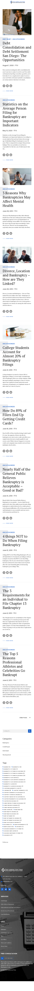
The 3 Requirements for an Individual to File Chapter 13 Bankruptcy (16, 599)
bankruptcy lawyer (10, 784)
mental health (9, 826)
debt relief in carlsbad (11, 811)
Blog (2, 936)
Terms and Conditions (6, 943)
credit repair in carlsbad (12, 805)
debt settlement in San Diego (13, 820)
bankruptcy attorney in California (14, 771)
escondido (8, 824)
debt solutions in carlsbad (12, 822)
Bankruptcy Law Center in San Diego (14, 782)
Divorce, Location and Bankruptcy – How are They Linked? (16, 277)
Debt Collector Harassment (7, 904)
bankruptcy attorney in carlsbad (14, 773)
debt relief (18, 809)
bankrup (7, 767)
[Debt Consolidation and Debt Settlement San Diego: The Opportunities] (17, 22)
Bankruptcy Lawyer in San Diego (13, 786)
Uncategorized (19, 39)
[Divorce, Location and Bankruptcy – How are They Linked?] (17, 255)
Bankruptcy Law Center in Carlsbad (14, 779)
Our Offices (3, 939)
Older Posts (23, 718)
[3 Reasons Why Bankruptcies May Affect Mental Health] (17, 176)
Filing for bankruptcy (21, 824)
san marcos (8, 835)
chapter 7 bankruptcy (21, 790)
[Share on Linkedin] (10, 85)
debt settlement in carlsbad (12, 818)
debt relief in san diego (11, 814)
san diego (19, 826)
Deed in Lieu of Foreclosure (7, 911)
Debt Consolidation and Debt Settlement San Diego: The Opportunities (17, 51)
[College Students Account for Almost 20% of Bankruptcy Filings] (17, 332)
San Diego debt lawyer (11, 831)
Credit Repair (6, 747)
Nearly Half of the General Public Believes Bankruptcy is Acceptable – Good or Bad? (16, 480)
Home (2, 926)
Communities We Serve (6, 932)
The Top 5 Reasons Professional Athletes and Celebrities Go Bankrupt (14, 664)
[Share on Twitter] (7, 85)
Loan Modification (5, 914)
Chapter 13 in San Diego (11, 801)
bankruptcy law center (11, 777)
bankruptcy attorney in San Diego (14, 775)
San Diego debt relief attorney (13, 833)
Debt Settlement (9, 816)
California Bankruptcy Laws (12, 788)
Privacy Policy (4, 946)
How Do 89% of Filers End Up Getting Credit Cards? (14, 416)
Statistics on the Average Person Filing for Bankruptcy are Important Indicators (15, 114)
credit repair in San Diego (12, 807)
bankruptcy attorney (11, 769)
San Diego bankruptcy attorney (13, 829)
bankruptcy (17, 767)
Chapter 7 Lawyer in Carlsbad (13, 794)
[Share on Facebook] (4, 85)
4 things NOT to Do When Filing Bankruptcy (15, 540)
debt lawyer (8, 809)
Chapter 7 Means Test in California (14, 797)
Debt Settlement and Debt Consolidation (10, 907)
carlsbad (7, 790)
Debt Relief (7, 39)
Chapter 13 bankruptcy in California (15, 799)
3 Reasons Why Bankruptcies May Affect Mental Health (17, 199)
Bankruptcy (6, 743)
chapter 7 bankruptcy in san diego (14, 792)
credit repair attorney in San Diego (14, 803)
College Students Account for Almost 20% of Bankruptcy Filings (16, 356)
